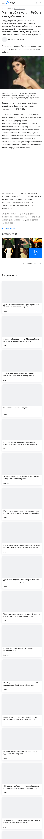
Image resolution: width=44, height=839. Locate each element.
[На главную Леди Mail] (12, 2)
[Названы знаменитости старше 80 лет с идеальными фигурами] (22, 744)
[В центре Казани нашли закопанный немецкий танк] (22, 641)
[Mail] (7, 2)
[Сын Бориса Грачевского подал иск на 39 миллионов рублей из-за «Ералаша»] (22, 675)
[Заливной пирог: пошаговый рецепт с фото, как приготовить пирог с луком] (22, 813)
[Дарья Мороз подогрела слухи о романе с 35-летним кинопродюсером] (22, 297)
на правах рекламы (16, 39)
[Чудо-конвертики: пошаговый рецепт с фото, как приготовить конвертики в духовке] (22, 366)
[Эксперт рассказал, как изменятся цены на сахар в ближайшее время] (22, 469)
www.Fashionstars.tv (10, 228)
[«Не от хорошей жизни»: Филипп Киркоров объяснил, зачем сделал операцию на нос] (22, 779)
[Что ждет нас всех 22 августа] (22, 400)
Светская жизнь (19, 9)
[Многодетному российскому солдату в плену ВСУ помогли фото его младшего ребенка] (22, 435)
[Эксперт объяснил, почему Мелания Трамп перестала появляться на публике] (22, 332)
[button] (22, 73)
